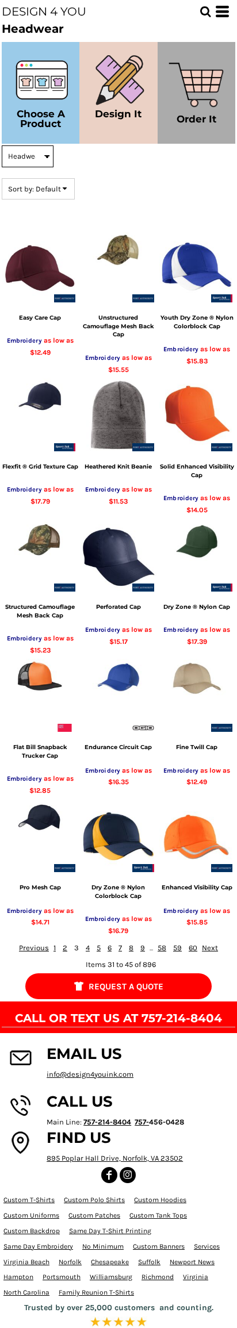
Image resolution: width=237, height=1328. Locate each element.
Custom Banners (159, 1246)
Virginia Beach (26, 1262)
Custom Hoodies (160, 1200)
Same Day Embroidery (38, 1246)
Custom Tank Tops (158, 1215)
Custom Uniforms (31, 1215)
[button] (205, 11)
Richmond (158, 1277)
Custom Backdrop (31, 1231)
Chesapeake (110, 1262)
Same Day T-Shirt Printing (110, 1231)
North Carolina (26, 1292)
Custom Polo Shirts (94, 1200)
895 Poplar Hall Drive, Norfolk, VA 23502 (115, 1158)
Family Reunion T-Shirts (96, 1292)
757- (142, 1122)
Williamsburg (111, 1277)
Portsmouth (62, 1277)
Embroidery (24, 340)
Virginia (195, 1277)
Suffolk (149, 1262)
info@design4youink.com (90, 1074)
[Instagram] (128, 1175)
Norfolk (70, 1262)
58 (162, 947)
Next (210, 947)
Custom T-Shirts (29, 1200)
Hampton (18, 1277)
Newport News (192, 1262)
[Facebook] (109, 1175)
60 (193, 947)
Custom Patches (94, 1215)
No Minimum (103, 1246)
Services (207, 1246)
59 (177, 947)
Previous (34, 947)
